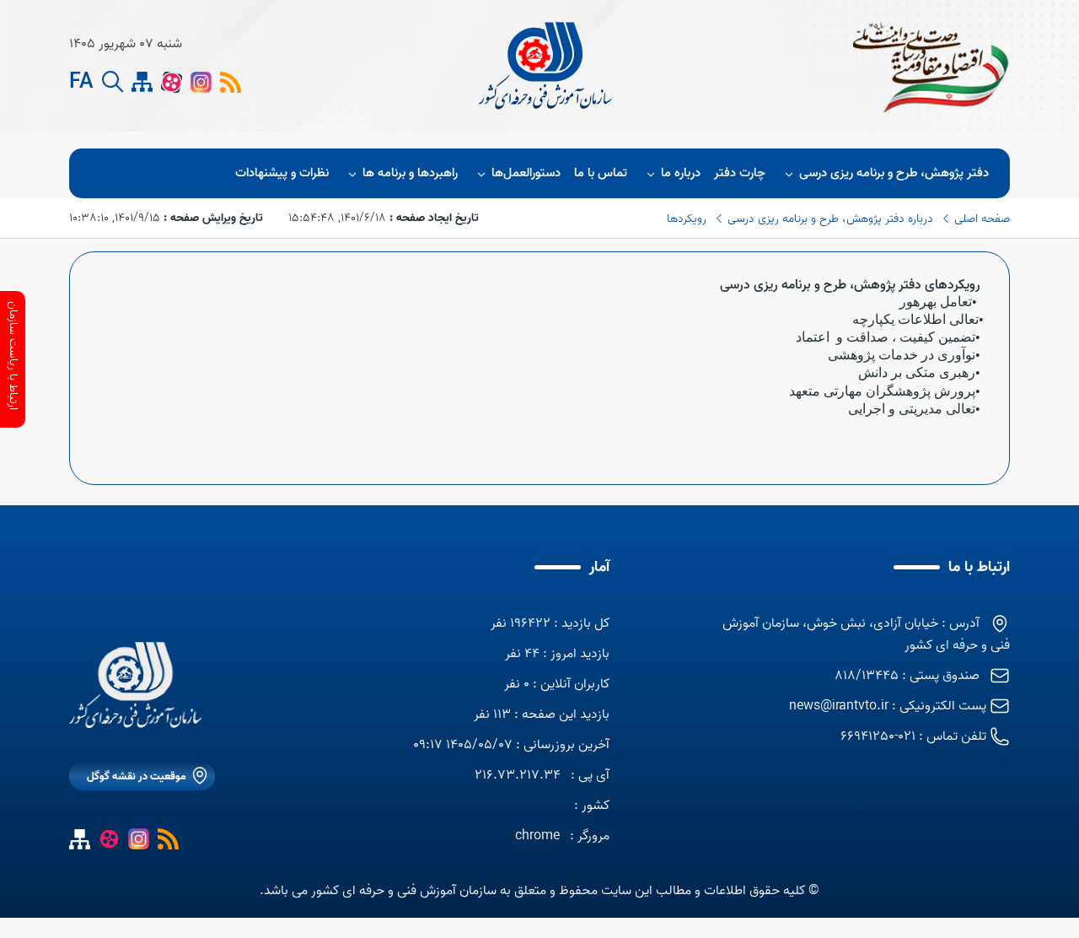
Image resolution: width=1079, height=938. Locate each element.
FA (81, 83)
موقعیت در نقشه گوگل (136, 776)
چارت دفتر (739, 173)
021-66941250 (877, 736)
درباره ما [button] (681, 173)
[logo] (547, 66)
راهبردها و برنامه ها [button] (410, 173)
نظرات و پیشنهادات (282, 173)
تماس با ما (600, 173)
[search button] (112, 82)
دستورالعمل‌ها (526, 173)
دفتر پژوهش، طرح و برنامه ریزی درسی (894, 173)
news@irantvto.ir (838, 706)
